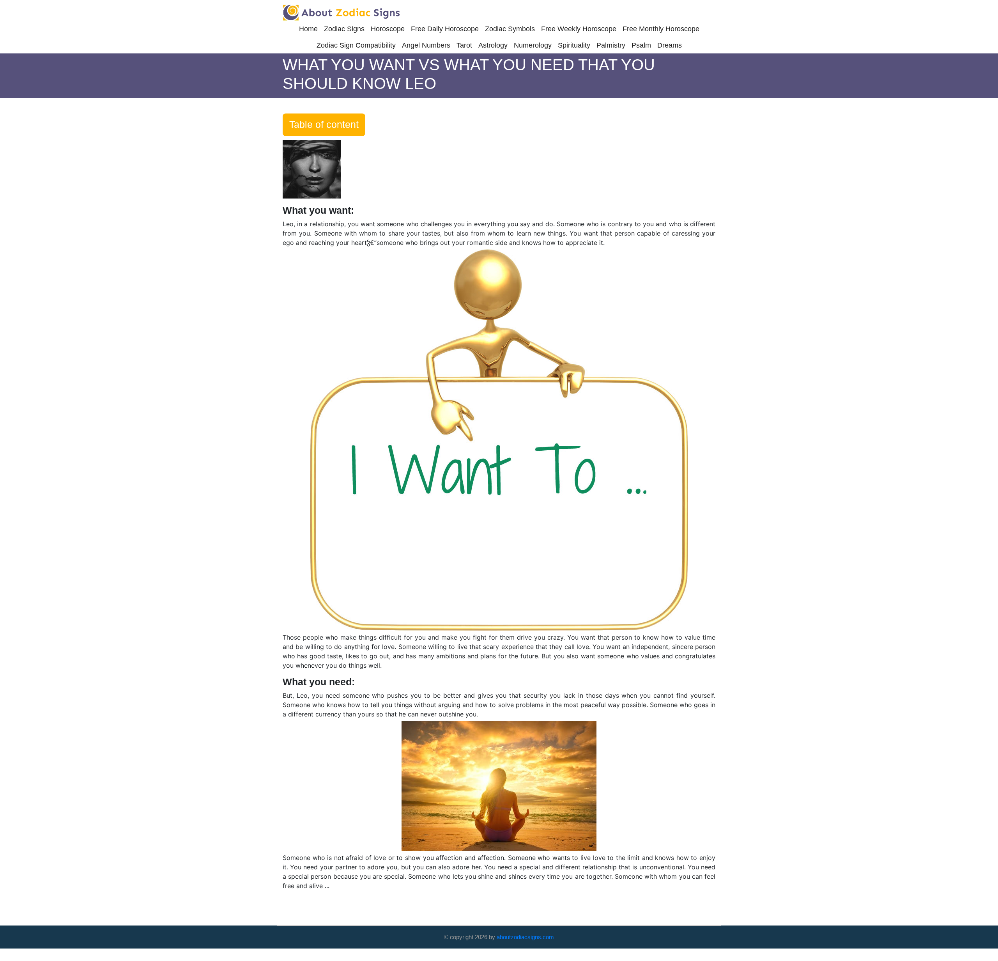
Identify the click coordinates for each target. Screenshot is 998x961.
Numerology (533, 45)
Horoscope (388, 29)
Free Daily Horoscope (445, 29)
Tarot (464, 45)
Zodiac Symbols (510, 29)
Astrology (493, 45)
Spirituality (574, 45)
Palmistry (610, 45)
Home (308, 29)
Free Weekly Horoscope (578, 29)
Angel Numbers (426, 45)
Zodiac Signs (344, 29)
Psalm (641, 45)
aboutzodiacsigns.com (525, 937)
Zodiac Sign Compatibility (356, 45)
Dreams (669, 45)
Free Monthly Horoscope (661, 29)
